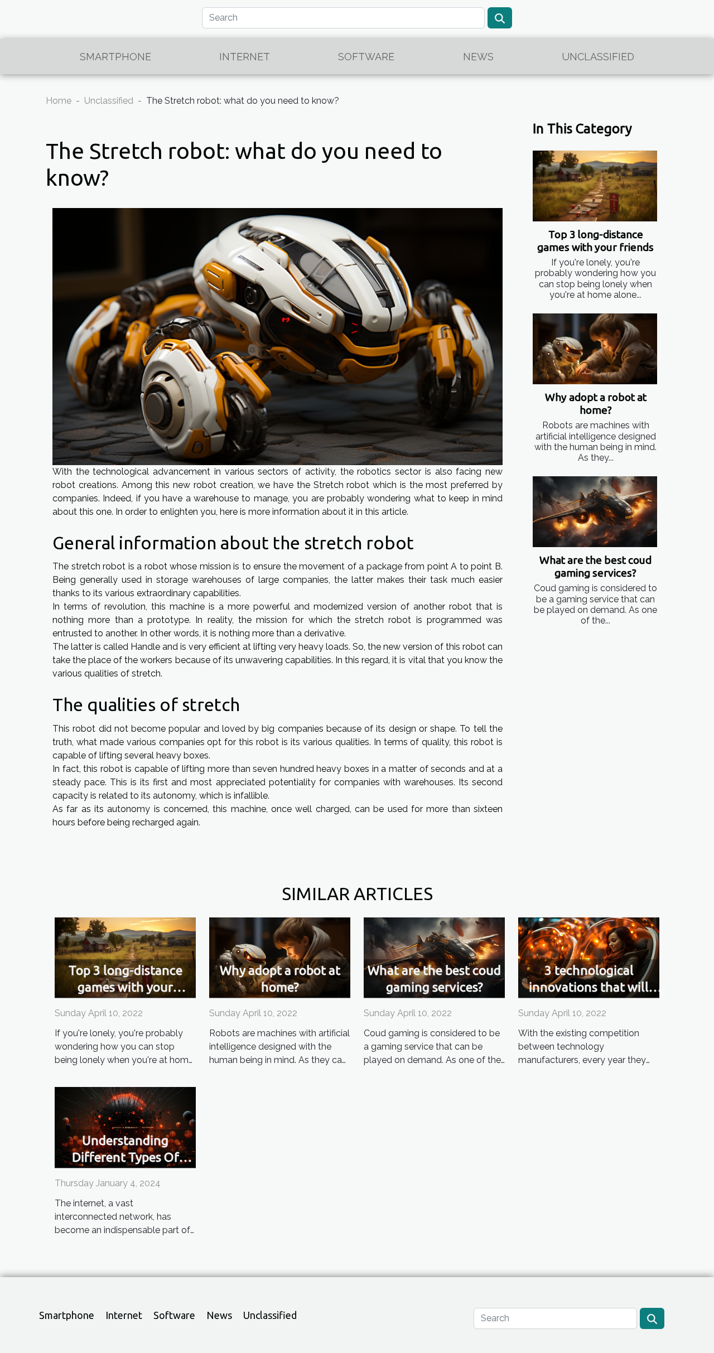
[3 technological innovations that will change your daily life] (588, 956)
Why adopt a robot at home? (596, 403)
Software (366, 56)
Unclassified (598, 56)
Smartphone (115, 56)
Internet (244, 56)
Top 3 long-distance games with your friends (595, 240)
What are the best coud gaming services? (595, 566)
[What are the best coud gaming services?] (595, 511)
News (478, 56)
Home (58, 100)
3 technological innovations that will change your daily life (588, 987)
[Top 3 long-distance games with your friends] (595, 186)
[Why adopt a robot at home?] (595, 348)
